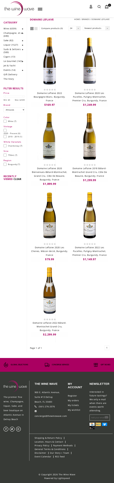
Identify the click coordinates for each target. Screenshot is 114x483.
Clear (17, 179)
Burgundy (14, 164)
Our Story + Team (59, 452)
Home (77, 19)
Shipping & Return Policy (48, 437)
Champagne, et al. (14, 34)
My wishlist (74, 409)
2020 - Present (12, 133)
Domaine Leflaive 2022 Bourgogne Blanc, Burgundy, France (49, 97)
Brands (86, 19)
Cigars (9, 56)
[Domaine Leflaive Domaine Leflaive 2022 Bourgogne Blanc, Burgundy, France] (49, 60)
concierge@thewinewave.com (51, 416)
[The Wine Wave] (19, 8)
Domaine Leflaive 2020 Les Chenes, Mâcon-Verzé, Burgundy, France (49, 251)
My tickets (73, 405)
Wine (10, 28)
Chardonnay (15, 146)
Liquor (11, 44)
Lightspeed (64, 478)
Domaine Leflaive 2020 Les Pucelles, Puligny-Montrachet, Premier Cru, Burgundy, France (89, 97)
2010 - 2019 (15, 136)
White (12, 121)
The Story (9, 78)
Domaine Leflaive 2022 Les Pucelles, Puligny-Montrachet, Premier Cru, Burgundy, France (89, 251)
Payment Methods (63, 445)
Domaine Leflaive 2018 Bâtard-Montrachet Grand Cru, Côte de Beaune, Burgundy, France (89, 172)
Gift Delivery (10, 74)
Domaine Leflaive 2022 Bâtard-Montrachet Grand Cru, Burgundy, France (49, 326)
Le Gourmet (13, 61)
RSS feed (60, 456)
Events (10, 70)
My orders (73, 400)
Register (72, 395)
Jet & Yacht (10, 65)
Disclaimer (40, 452)
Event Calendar (43, 456)
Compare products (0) (52, 28)
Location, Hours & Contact (49, 441)
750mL (12, 155)
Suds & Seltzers (12, 51)
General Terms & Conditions (50, 449)
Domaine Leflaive (101, 19)
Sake (8, 40)
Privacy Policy (42, 445)
